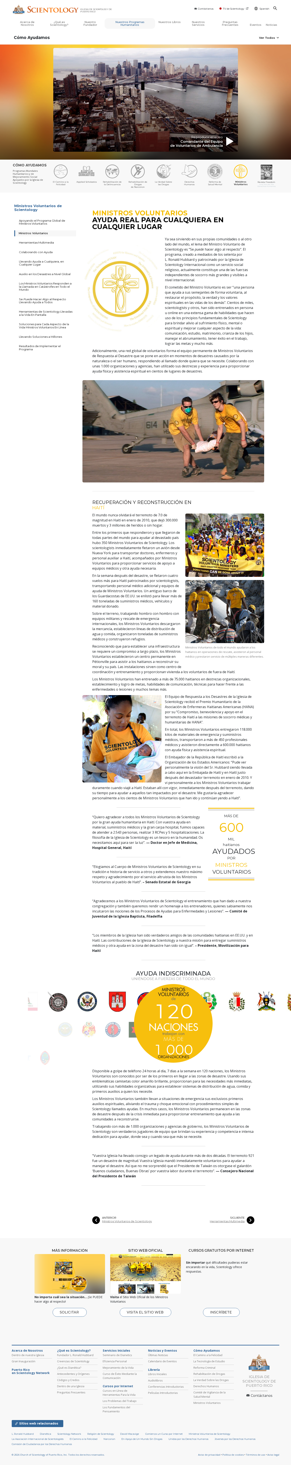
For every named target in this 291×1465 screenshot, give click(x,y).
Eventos (255, 24)
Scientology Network (69, 1433)
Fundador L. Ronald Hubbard (75, 1355)
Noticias (271, 24)
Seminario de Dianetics (117, 1355)
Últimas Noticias (158, 1355)
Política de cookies (233, 1454)
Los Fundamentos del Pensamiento (116, 1409)
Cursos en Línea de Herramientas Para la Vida (119, 1393)
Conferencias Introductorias (166, 1387)
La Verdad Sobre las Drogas (211, 1380)
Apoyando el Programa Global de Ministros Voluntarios (42, 222)
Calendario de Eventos (162, 1361)
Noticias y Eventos (162, 1350)
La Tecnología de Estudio (209, 1361)
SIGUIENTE (237, 1217)
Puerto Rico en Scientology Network (31, 1371)
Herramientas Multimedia (227, 1221)
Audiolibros (155, 1380)
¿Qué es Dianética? (69, 1368)
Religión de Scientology (100, 1433)
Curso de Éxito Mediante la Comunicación (120, 1376)
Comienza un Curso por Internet (164, 1433)
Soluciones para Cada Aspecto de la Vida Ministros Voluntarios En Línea (44, 325)
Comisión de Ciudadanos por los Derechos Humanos (42, 1444)
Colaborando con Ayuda (36, 252)
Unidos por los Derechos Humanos (188, 1439)
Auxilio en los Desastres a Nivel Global (45, 274)
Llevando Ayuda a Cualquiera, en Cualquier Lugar (41, 263)
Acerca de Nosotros (27, 23)
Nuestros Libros (169, 22)
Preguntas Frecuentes (230, 23)
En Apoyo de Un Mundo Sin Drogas (141, 1439)
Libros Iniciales (157, 1374)
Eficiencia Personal (115, 1361)
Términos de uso (255, 1454)
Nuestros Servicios (198, 23)
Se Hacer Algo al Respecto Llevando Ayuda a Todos (42, 300)
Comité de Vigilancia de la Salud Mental (209, 1394)
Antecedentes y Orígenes (73, 1374)
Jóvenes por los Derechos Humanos (235, 1439)
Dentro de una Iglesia (70, 1386)
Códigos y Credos (68, 1380)
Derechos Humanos (206, 1386)
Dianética (45, 1433)
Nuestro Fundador (90, 23)
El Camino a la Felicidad (207, 1355)
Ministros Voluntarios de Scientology (127, 1221)
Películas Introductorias (163, 1393)
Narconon (109, 1439)
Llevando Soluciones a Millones (40, 336)
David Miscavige (129, 1433)
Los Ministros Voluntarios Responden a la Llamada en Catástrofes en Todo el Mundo (45, 286)
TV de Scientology (233, 8)
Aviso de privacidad (209, 1454)
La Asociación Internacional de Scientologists (37, 1439)
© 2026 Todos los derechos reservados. (58, 1454)
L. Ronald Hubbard (23, 1433)
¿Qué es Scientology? (59, 23)
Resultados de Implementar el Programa (40, 347)
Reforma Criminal (204, 1368)
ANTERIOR (109, 1217)
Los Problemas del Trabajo (120, 1401)
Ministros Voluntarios (33, 233)
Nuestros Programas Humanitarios (129, 23)
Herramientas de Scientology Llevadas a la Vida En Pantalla (45, 313)
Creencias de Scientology (73, 1361)
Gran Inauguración (23, 1361)
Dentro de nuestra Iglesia (28, 1355)
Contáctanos (205, 8)
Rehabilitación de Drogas (209, 1374)
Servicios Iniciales (116, 1350)
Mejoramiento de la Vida (118, 1368)
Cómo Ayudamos (32, 37)
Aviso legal (273, 1454)
